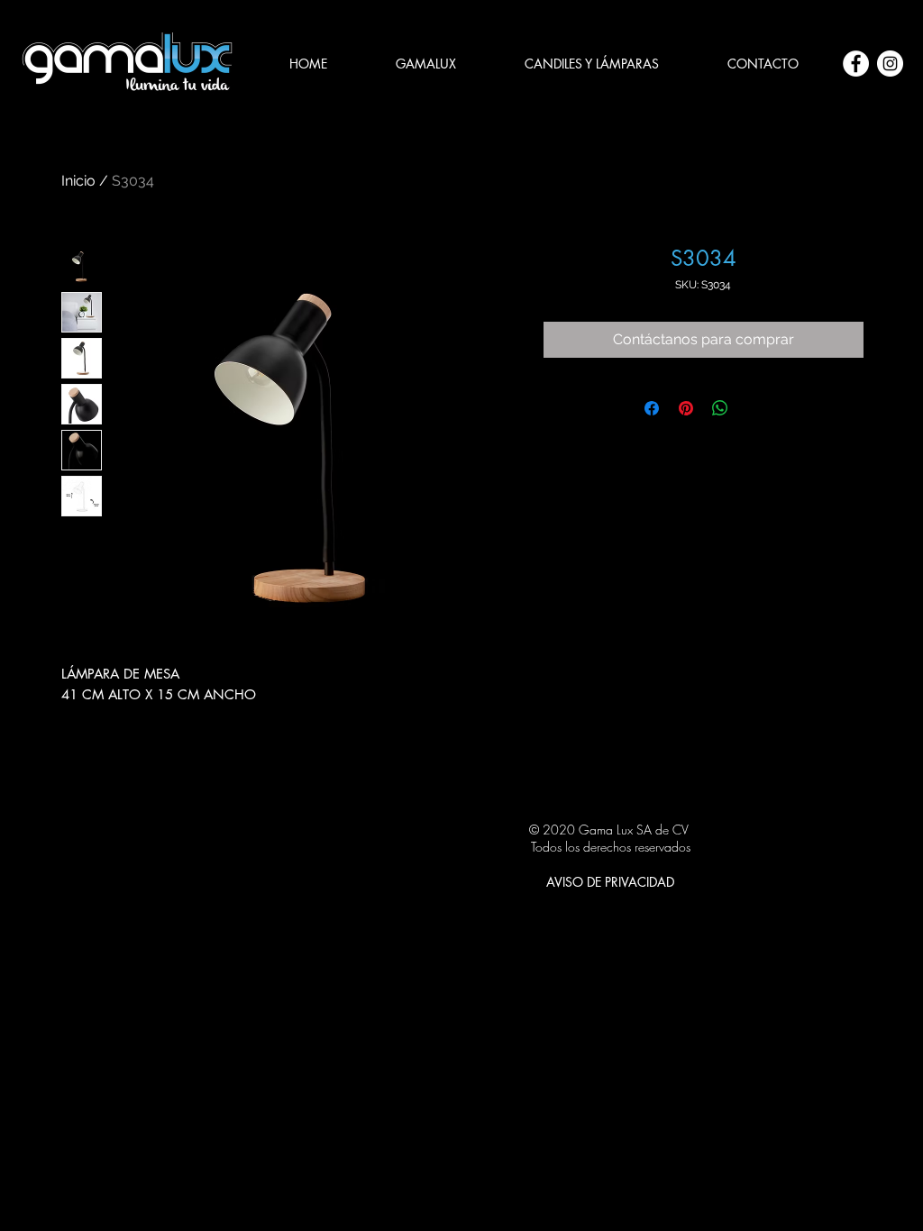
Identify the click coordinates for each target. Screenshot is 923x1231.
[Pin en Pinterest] (686, 408)
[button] (591, 64)
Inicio (78, 180)
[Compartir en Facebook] (652, 408)
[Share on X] (754, 408)
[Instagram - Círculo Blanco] (890, 63)
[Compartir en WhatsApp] (720, 408)
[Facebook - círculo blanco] (856, 63)
